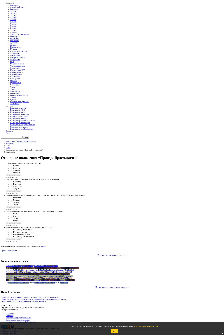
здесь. (43, 246)
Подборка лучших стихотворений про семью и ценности (23, 301)
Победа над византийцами (23, 237)
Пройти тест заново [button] (9, 251)
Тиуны (16, 202)
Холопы (16, 200)
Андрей (16, 189)
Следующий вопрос (14, 175)
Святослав (17, 168)
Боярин (16, 221)
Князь (15, 214)
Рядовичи (17, 198)
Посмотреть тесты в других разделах (112, 287)
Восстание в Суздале (21, 234)
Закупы (16, 205)
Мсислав (16, 173)
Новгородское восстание (23, 232)
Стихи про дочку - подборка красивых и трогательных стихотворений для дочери (33, 299)
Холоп (15, 218)
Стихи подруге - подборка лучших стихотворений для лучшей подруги (29, 297)
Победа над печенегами (22, 230)
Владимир (17, 182)
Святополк (17, 186)
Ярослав (16, 170)
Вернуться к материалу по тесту (112, 255)
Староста (16, 216)
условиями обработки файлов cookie (146, 326)
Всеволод (17, 184)
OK (114, 331)
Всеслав (16, 166)
